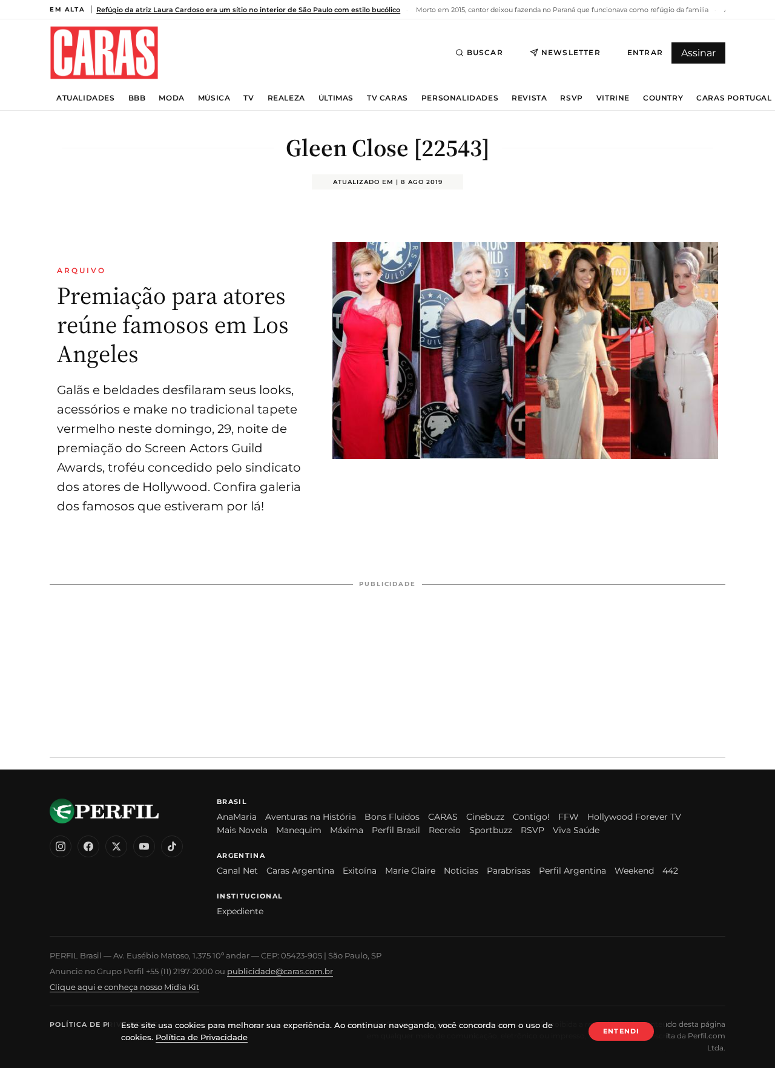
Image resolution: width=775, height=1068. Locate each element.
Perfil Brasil (396, 830)
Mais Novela (242, 830)
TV (248, 98)
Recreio (445, 830)
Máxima (346, 830)
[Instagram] (60, 846)
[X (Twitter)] (116, 846)
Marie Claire (410, 870)
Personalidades (459, 98)
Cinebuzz (485, 816)
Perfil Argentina (572, 870)
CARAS (443, 816)
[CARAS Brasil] (104, 52)
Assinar (698, 53)
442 (670, 870)
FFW (568, 816)
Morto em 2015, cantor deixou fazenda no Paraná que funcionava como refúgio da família (561, 9)
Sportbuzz (490, 830)
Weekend (634, 870)
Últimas (336, 98)
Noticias (461, 870)
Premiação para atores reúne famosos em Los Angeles (173, 324)
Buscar (485, 52)
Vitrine (613, 98)
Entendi (621, 1031)
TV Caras (387, 98)
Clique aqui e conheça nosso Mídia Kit (124, 987)
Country (663, 98)
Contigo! (531, 816)
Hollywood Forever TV (634, 816)
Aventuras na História (310, 816)
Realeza (286, 98)
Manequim (299, 830)
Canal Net (237, 870)
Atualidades (85, 98)
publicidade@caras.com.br (280, 971)
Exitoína (360, 870)
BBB (137, 98)
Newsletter (571, 52)
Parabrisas (508, 870)
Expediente (240, 911)
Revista (529, 98)
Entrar (645, 52)
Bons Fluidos (392, 816)
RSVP (571, 98)
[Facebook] (88, 846)
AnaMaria (237, 816)
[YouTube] (144, 846)
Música (214, 98)
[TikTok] (172, 846)
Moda (171, 98)
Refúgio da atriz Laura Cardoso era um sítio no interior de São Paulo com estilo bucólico (248, 9)
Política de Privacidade (103, 1024)
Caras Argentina (300, 870)
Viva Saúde (576, 830)
